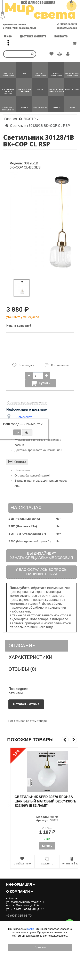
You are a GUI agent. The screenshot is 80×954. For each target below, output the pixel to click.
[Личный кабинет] (68, 54)
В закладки (26, 365)
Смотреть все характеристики (27, 402)
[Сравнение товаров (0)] (59, 53)
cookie (30, 929)
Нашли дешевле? (18, 325)
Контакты (61, 36)
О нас (8, 36)
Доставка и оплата (33, 36)
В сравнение (60, 365)
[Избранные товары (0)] (51, 53)
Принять (40, 947)
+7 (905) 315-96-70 (67, 24)
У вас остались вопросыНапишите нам (41, 571)
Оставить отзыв (26, 704)
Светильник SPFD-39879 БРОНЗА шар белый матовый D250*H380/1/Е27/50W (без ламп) (38, 801)
